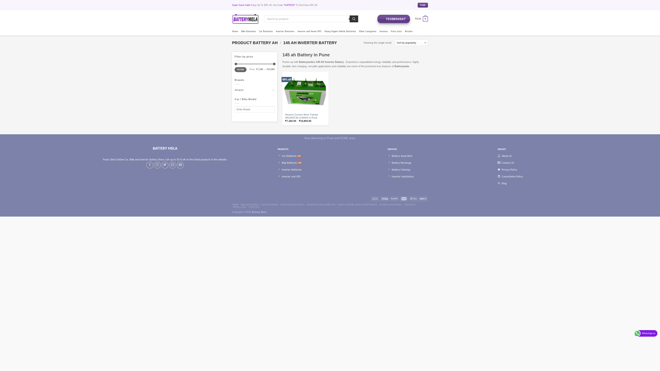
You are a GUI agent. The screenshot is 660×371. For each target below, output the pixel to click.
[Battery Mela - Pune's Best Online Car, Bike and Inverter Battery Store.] (245, 19)
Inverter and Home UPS (309, 31)
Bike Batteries (248, 31)
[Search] (354, 18)
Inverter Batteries (285, 31)
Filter (240, 70)
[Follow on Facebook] (149, 165)
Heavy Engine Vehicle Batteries (340, 31)
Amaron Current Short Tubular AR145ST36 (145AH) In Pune (301, 116)
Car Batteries (266, 31)
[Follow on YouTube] (180, 165)
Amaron (239, 89)
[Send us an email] (172, 165)
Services (384, 31)
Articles (409, 31)
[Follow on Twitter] (165, 165)
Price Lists (396, 31)
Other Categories (367, 31)
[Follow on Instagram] (157, 165)
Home (235, 31)
